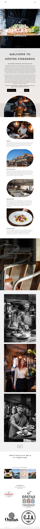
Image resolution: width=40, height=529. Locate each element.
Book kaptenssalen (10, 257)
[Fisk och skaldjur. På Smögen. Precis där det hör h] (8, 474)
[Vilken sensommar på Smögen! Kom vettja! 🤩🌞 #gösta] (16, 474)
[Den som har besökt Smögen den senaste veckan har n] (32, 474)
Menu (26, 90)
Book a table (11, 90)
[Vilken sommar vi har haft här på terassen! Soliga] (24, 474)
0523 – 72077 (20, 488)
